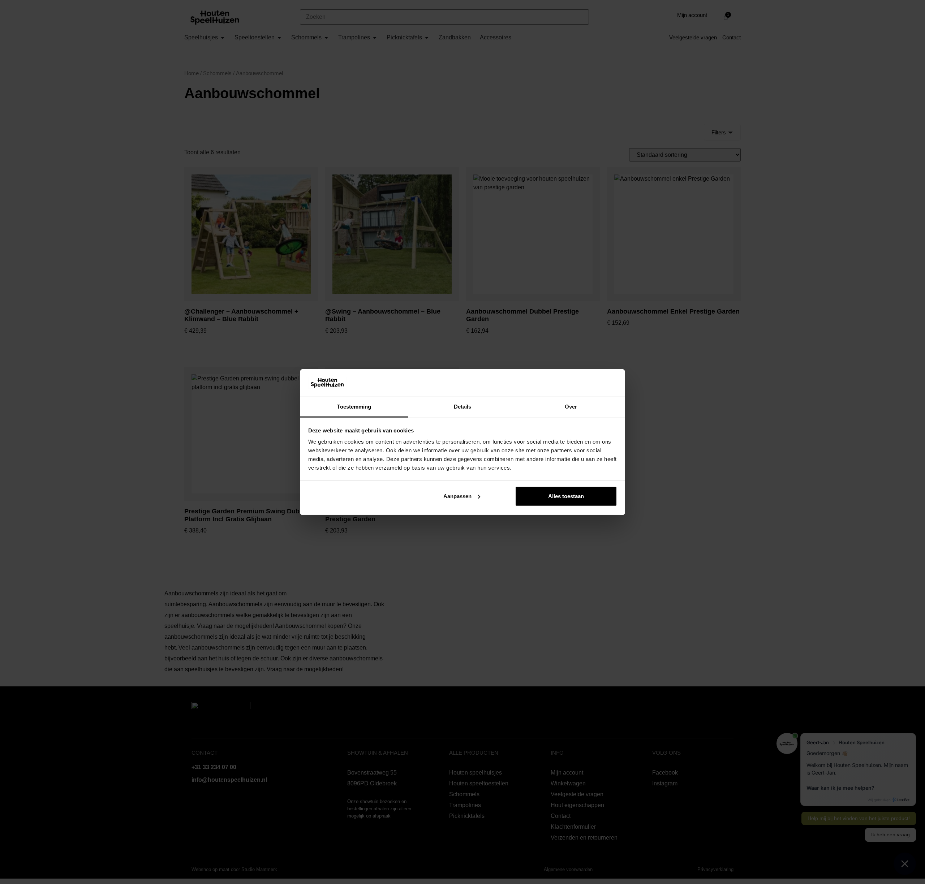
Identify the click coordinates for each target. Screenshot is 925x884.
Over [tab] (571, 407)
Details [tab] (463, 407)
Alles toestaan (566, 496)
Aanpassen (457, 496)
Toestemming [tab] (354, 407)
